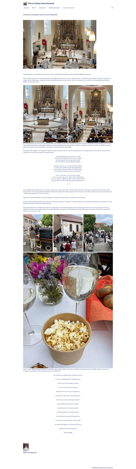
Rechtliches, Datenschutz (99, 467)
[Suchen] (112, 7)
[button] (29, 7)
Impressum (110, 467)
